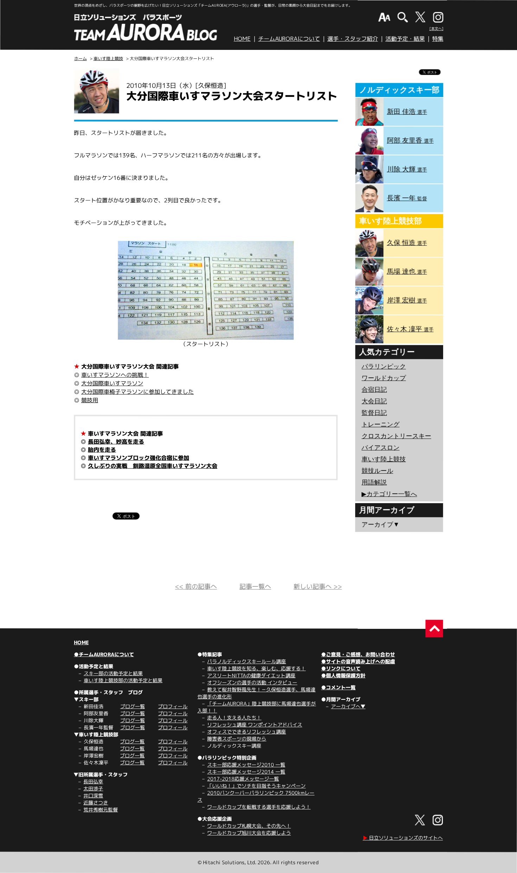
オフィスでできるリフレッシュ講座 (246, 731)
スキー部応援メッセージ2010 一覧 (246, 764)
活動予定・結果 (405, 39)
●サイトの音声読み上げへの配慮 (358, 661)
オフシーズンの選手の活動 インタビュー (252, 682)
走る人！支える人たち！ (234, 717)
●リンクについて (340, 668)
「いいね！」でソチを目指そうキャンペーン (256, 785)
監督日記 (374, 412)
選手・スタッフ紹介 (352, 39)
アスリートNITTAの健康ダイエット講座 (251, 675)
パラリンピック (384, 366)
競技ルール (377, 470)
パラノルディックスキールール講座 (246, 661)
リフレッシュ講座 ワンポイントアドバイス (254, 724)
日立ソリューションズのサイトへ (403, 837)
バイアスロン (381, 447)
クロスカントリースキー (396, 435)
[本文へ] (436, 28)
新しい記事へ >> (318, 586)
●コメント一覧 (338, 687)
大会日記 (374, 401)
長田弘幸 (93, 781)
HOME (242, 39)
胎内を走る (102, 450)
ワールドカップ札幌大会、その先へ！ (249, 825)
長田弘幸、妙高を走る (116, 441)
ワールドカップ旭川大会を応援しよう (249, 832)
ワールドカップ (384, 378)
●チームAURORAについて (104, 654)
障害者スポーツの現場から (236, 738)
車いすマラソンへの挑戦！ (115, 375)
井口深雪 (93, 795)
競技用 (89, 400)
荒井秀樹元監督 (100, 809)
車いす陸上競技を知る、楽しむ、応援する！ (256, 668)
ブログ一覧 (132, 706)
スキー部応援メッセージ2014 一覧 (246, 771)
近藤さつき (95, 802)
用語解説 (374, 482)
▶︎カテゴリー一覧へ (389, 493)
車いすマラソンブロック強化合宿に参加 (138, 458)
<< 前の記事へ (196, 586)
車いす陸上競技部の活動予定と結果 (123, 680)
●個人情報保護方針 (343, 675)
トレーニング (381, 424)
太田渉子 (93, 788)
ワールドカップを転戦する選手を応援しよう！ (259, 806)
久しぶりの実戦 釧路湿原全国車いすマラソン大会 (152, 466)
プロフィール (172, 706)
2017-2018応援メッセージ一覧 (243, 778)
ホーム (80, 58)
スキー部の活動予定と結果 (113, 673)
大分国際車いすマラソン (112, 383)
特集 (437, 39)
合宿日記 (374, 389)
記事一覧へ (255, 586)
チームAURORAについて (289, 39)
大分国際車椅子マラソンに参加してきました (137, 392)
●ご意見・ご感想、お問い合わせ (358, 654)
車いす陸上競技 (108, 58)
